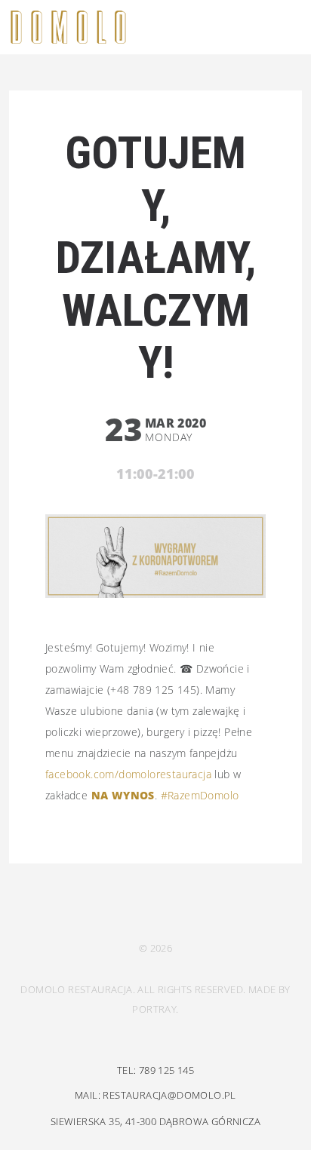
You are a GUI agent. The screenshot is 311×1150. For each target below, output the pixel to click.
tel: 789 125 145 (155, 1070)
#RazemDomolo (200, 795)
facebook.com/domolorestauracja (128, 774)
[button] (283, 27)
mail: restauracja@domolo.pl (155, 1095)
